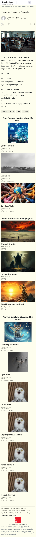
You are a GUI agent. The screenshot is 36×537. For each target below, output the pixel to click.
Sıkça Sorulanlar (21, 513)
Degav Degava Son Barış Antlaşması (12, 435)
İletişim (23, 508)
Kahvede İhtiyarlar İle (7, 465)
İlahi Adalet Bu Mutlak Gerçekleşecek (12, 304)
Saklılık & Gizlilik (25, 511)
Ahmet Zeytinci (10, 17)
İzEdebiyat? (12, 513)
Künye (29, 513)
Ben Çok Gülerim (6, 405)
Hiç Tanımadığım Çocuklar (9, 274)
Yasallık (18, 511)
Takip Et (17, 17)
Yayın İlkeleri (4, 513)
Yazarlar (13, 508)
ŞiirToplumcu (5, 149)
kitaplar (12, 111)
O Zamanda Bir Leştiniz (8, 244)
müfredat (25, 111)
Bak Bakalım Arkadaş (7, 206)
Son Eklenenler (5, 508)
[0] (2, 24)
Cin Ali (18, 111)
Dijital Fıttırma (5, 375)
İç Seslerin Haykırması (8, 495)
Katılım (18, 508)
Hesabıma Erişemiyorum (8, 511)
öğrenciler (4, 111)
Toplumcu (9, 19)
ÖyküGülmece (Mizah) (6, 408)
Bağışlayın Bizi (5, 176)
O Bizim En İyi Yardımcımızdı (10, 345)
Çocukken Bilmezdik (7, 146)
